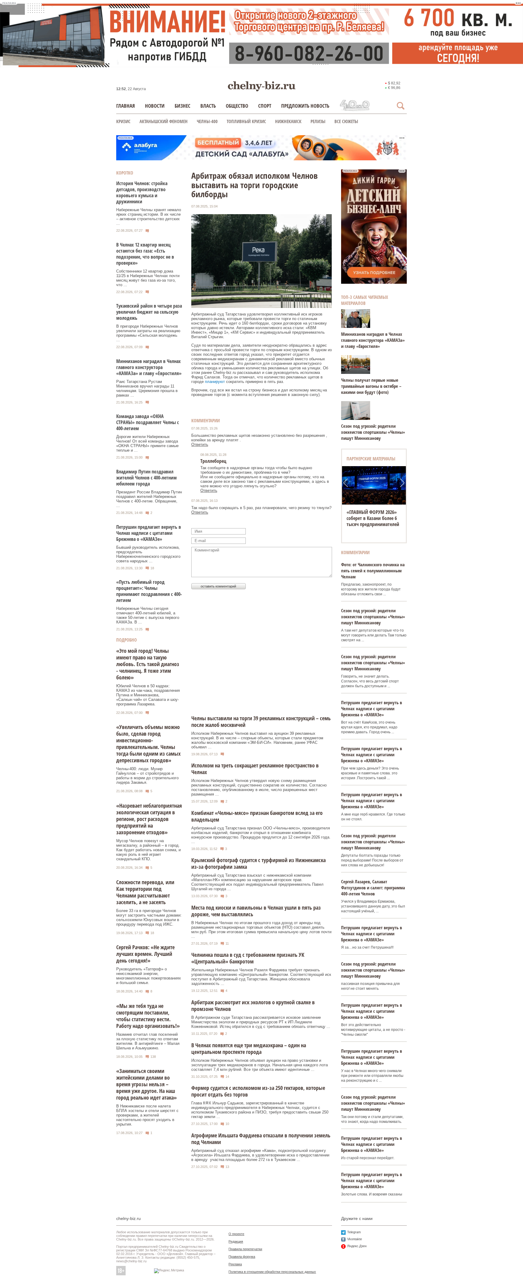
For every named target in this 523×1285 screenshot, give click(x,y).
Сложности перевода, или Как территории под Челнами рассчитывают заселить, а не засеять (145, 892)
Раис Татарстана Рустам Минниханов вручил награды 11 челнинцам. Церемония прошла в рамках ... (147, 388)
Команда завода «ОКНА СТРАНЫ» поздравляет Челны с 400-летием (147, 422)
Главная (125, 105)
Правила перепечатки (245, 1249)
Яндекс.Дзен (357, 1246)
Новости (155, 105)
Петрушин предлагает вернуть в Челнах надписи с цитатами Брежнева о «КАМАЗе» (148, 533)
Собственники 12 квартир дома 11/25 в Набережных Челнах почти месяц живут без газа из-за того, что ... (147, 278)
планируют (215, 381)
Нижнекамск (288, 121)
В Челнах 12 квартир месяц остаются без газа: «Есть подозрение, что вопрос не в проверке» (145, 253)
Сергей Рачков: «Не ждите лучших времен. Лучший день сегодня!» (145, 953)
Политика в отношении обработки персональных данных (272, 1272)
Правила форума (242, 1256)
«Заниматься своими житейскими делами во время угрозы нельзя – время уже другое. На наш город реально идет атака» (146, 1084)
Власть (208, 105)
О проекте (236, 1234)
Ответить (199, 444)
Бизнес (182, 105)
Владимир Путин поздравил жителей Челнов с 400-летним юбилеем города (146, 477)
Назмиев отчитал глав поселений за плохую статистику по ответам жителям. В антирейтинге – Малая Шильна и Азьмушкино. (147, 1041)
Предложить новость (305, 105)
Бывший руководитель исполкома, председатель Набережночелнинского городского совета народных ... (148, 554)
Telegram (354, 1232)
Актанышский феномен (164, 121)
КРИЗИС (123, 121)
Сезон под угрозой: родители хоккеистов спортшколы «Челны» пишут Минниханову (373, 432)
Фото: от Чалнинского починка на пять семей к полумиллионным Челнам (373, 570)
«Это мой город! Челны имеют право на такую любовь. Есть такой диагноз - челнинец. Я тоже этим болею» (147, 664)
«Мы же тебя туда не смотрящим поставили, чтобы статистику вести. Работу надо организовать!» (148, 1015)
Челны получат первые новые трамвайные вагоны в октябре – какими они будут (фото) (371, 386)
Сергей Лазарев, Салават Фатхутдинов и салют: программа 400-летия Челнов (373, 887)
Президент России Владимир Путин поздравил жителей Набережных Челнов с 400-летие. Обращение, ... (149, 499)
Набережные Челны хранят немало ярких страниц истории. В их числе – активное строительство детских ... (148, 217)
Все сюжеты (346, 121)
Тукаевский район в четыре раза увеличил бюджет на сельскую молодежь (149, 311)
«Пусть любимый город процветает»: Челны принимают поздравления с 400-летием (149, 591)
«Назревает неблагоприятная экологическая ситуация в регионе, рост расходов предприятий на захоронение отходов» (149, 819)
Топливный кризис (246, 121)
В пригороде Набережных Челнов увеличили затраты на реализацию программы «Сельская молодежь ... (148, 333)
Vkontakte (354, 1239)
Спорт (264, 105)
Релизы (318, 121)
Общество (237, 105)
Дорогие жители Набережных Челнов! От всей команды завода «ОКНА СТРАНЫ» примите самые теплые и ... (147, 443)
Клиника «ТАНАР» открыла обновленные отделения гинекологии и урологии (374, 518)
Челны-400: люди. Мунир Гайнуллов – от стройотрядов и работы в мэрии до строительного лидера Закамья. (147, 776)
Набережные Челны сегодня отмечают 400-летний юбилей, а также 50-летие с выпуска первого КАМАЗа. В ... (147, 615)
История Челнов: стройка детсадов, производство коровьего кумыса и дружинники (141, 192)
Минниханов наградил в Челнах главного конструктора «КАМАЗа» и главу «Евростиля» (149, 367)
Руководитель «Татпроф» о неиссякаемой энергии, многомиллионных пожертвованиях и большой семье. (148, 976)
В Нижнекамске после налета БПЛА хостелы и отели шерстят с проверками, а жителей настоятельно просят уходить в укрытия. (147, 1115)
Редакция (236, 1241)
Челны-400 (207, 121)
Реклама (235, 1264)
